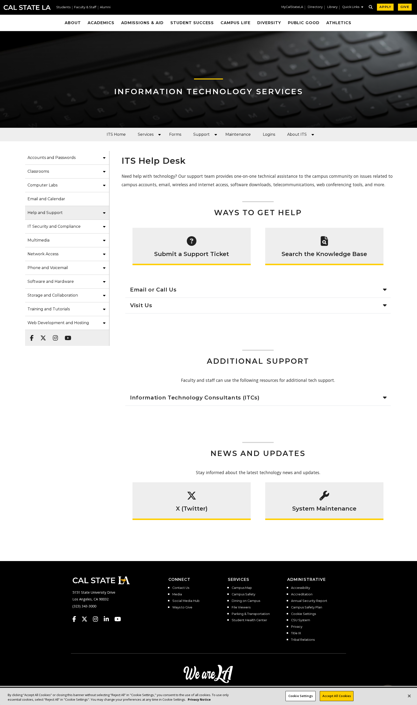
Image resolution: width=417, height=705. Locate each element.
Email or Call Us (153, 289)
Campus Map (242, 588)
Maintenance (238, 134)
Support (201, 134)
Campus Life (235, 23)
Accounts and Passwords (52, 157)
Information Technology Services (208, 91)
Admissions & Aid (142, 23)
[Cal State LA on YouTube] (117, 619)
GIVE (404, 7)
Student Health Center (249, 620)
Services (145, 134)
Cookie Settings (303, 614)
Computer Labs (42, 185)
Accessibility (300, 588)
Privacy (296, 626)
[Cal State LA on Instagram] (98, 619)
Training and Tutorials (49, 309)
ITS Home (116, 134)
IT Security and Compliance (54, 226)
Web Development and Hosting (58, 322)
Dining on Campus (246, 601)
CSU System (300, 620)
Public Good (304, 23)
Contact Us (180, 588)
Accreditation (302, 594)
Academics (101, 23)
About (73, 23)
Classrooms (38, 171)
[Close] (409, 696)
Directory (315, 7)
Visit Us (141, 305)
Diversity (269, 23)
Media (177, 594)
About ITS (297, 134)
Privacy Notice (199, 700)
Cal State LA (27, 7)
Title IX (296, 633)
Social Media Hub (186, 601)
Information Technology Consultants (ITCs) (195, 397)
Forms (175, 134)
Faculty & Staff (85, 7)
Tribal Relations (303, 639)
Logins (269, 134)
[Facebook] (30, 335)
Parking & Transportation (251, 614)
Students (63, 7)
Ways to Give (182, 607)
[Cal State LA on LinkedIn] (108, 619)
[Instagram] (54, 335)
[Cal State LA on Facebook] (76, 619)
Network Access (43, 254)
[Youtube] (66, 335)
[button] (352, 7)
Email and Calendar (46, 199)
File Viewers (241, 607)
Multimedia (38, 240)
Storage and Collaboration (53, 295)
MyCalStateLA (292, 7)
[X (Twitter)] (41, 335)
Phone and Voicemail (48, 267)
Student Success (192, 23)
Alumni (105, 7)
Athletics (338, 23)
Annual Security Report (309, 601)
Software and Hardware (51, 281)
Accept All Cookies (336, 696)
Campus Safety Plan (306, 607)
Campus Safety (243, 594)
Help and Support (45, 212)
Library (332, 7)
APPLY (385, 7)
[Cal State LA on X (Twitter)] (87, 619)
